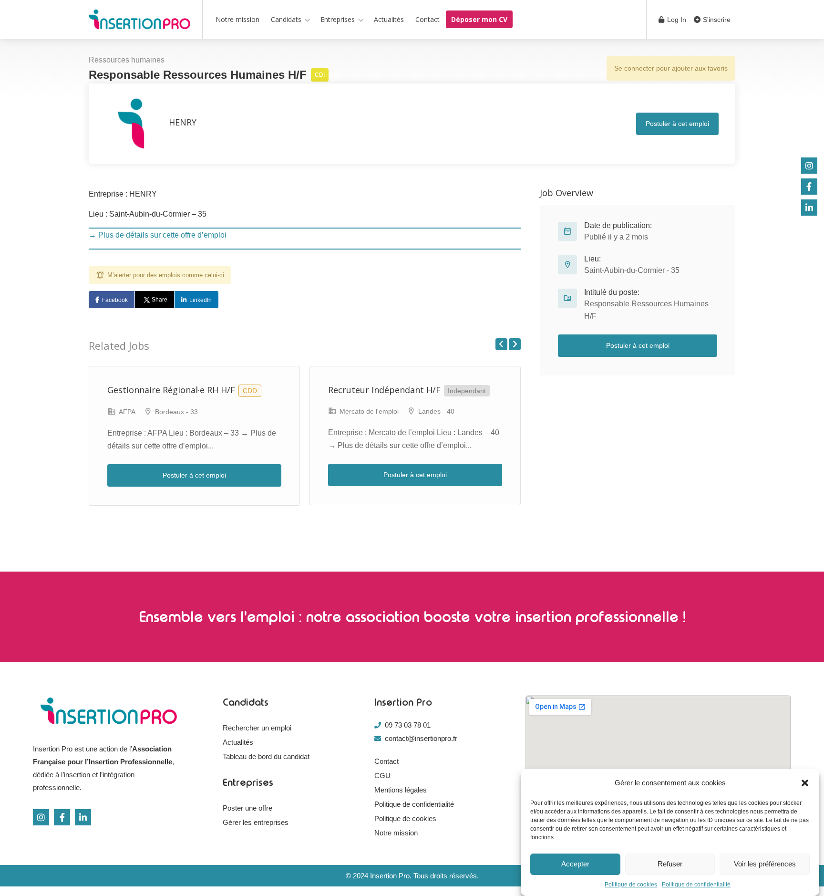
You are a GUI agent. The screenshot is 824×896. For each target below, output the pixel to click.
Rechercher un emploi (257, 728)
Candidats (286, 19)
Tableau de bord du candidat (266, 756)
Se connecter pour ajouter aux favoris (671, 68)
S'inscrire (716, 19)
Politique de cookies (631, 884)
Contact (427, 19)
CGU (382, 775)
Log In (675, 19)
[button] (805, 783)
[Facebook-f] (62, 817)
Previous (501, 344)
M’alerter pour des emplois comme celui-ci (165, 275)
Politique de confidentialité (696, 884)
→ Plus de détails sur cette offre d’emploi (158, 235)
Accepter (575, 864)
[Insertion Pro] (139, 21)
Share (159, 299)
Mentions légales (400, 790)
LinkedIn (200, 300)
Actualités (389, 19)
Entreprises (337, 19)
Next (515, 344)
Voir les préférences (765, 864)
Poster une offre (247, 808)
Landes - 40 (436, 411)
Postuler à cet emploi (677, 123)
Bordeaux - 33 (176, 412)
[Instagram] (41, 817)
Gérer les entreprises (255, 822)
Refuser (670, 864)
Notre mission (237, 19)
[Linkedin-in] (83, 817)
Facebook (115, 300)
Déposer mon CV (479, 19)
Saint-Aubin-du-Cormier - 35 (632, 270)
